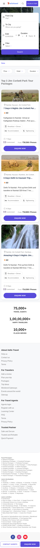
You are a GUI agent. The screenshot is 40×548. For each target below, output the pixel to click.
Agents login (6, 404)
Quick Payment (7, 438)
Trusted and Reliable (9, 435)
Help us (4, 354)
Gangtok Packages (8, 468)
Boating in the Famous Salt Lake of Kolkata (16, 520)
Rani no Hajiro (7, 500)
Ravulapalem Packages (10, 473)
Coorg (12, 484)
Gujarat (12, 493)
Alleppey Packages (8, 465)
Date (7, 34)
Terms (3, 364)
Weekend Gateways (9, 388)
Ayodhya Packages (22, 472)
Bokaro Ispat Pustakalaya (10, 518)
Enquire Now (20, 148)
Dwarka (5, 493)
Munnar (5, 491)
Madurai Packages (8, 459)
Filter (7, 43)
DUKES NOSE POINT (9, 525)
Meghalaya (19, 493)
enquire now (30, 544)
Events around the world (10, 391)
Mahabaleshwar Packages (24, 470)
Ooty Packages (32, 465)
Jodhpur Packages (25, 473)
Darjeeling (13, 491)
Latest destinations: (7, 479)
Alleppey (13, 488)
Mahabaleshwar (23, 489)
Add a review (6, 374)
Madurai (19, 482)
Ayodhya (5, 488)
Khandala (24, 484)
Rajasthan (30, 488)
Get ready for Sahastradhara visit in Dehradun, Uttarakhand (19, 516)
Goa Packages (21, 465)
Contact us (5, 357)
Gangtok (29, 486)
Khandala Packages (22, 475)
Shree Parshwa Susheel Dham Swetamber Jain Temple (19, 527)
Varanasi (27, 491)
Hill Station (23, 505)
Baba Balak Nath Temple (10, 513)
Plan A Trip (32, 3)
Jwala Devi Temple (25, 513)
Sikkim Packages (21, 466)
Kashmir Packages (8, 466)
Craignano (32, 505)
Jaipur (32, 489)
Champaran (29, 507)
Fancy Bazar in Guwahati (20, 509)
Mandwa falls (7, 507)
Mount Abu (32, 484)
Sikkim (13, 482)
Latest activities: (6, 497)
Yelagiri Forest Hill (27, 500)
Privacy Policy (6, 361)
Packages (5, 381)
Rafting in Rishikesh (24, 525)
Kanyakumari (7, 486)
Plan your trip (6, 377)
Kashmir (13, 489)
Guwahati (27, 482)
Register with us (7, 408)
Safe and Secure (7, 431)
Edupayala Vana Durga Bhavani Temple (15, 523)
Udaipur (34, 491)
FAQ (3, 415)
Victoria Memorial (8, 504)
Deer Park (17, 500)
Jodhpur (5, 484)
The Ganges (19, 504)
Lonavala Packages (22, 468)
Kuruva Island (7, 522)
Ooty (17, 484)
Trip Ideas (5, 384)
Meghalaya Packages (9, 461)
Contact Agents (10, 544)
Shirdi (20, 491)
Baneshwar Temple (20, 511)
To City (8, 24)
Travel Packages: (6, 458)
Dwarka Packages (8, 472)
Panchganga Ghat (25, 518)
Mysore (5, 481)
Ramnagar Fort (7, 511)
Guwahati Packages (24, 461)
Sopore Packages (8, 475)
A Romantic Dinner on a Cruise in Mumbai (15, 502)
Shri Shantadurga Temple (10, 505)
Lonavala (5, 489)
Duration (24, 33)
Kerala (35, 482)
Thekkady (6, 482)
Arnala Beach (7, 509)
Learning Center (7, 411)
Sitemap (4, 395)
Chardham (21, 488)
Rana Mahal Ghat (18, 507)
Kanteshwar (6, 498)
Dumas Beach (32, 511)
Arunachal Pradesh (19, 486)
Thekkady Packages (22, 463)
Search (20, 52)
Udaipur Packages (8, 470)
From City (9, 16)
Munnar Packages (8, 463)
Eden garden (17, 522)
